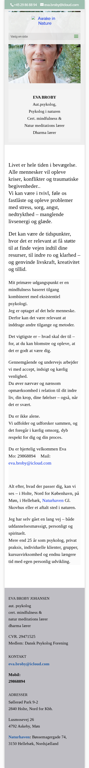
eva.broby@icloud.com (29, 463)
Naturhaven (52, 500)
